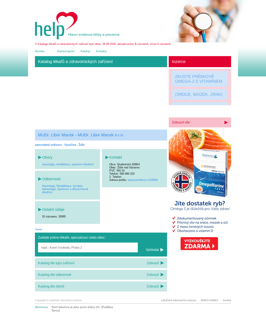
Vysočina (70, 144)
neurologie (48, 164)
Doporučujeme (65, 51)
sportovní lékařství (82, 164)
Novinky (40, 51)
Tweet (38, 229)
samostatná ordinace (48, 144)
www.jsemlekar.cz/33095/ (143, 179)
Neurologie (48, 185)
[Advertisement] (101, 98)
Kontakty (101, 51)
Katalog (85, 51)
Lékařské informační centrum (178, 300)
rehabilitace (63, 164)
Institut (227, 300)
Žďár (82, 144)
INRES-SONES (209, 300)
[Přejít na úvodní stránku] (78, 38)
